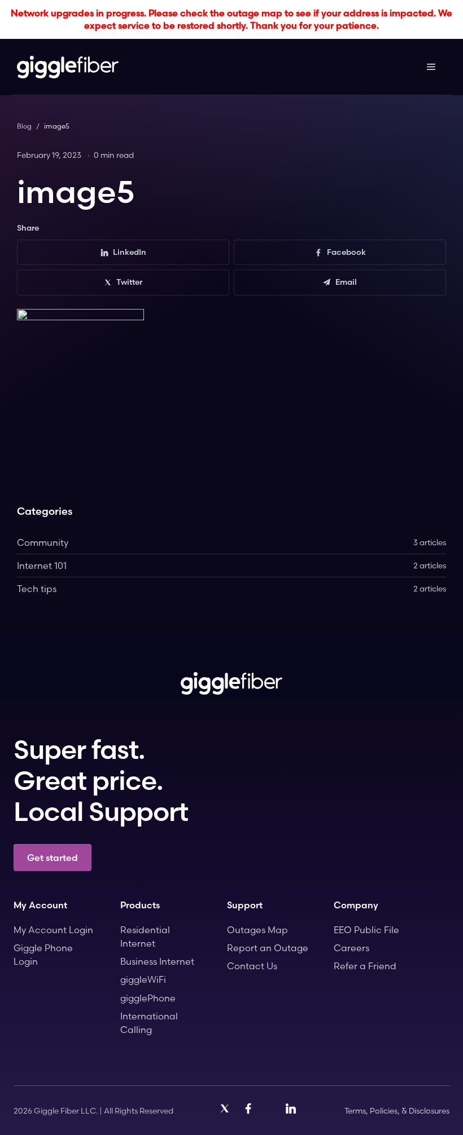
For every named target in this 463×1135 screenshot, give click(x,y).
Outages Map (257, 929)
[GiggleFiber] (68, 67)
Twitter (129, 282)
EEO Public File (366, 929)
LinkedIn (129, 252)
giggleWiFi (143, 979)
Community (231, 542)
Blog (24, 126)
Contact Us (252, 965)
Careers (351, 947)
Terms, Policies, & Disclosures (396, 1111)
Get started (52, 857)
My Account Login (53, 929)
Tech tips (231, 588)
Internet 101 (231, 565)
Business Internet (157, 961)
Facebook (346, 252)
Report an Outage (267, 947)
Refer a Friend (365, 965)
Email (346, 282)
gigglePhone (148, 998)
